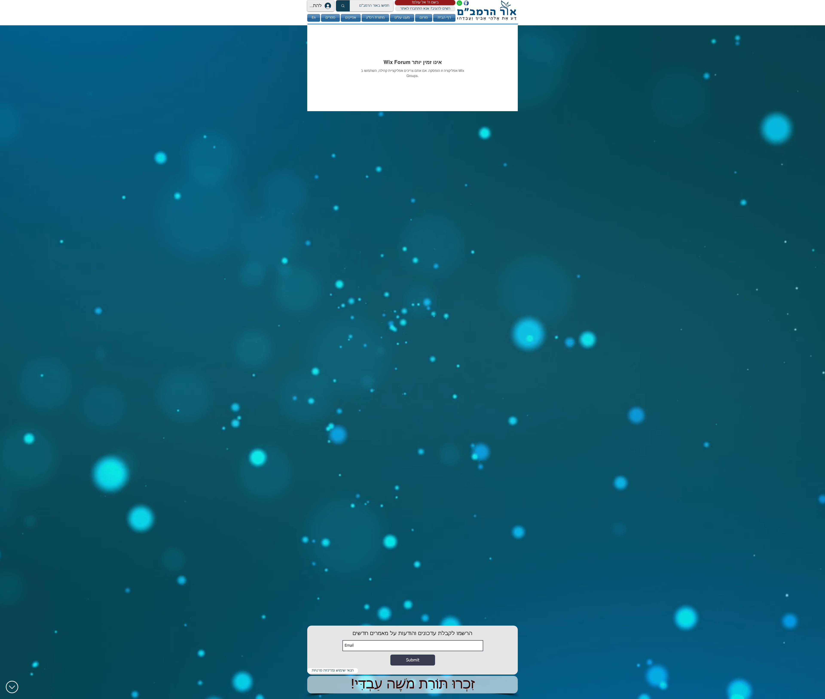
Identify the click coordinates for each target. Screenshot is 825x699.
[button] (425, 2)
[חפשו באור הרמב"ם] (343, 5)
